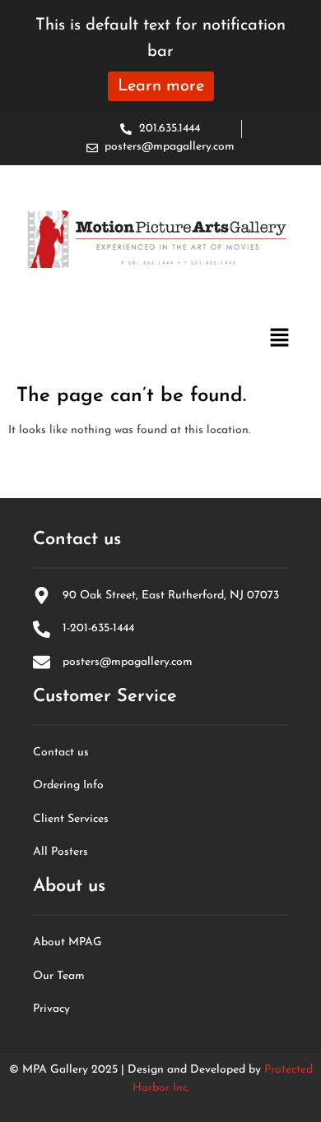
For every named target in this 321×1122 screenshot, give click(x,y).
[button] (279, 340)
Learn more (161, 86)
